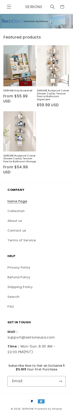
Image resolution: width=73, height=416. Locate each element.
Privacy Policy (18, 267)
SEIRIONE (28, 409)
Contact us (16, 230)
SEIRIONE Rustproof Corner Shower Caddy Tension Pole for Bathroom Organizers (53, 95)
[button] (9, 7)
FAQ (10, 306)
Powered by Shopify (48, 409)
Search (13, 296)
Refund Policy (18, 277)
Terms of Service (21, 240)
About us (14, 220)
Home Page (17, 201)
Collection (16, 211)
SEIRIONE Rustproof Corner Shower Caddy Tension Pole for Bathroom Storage (19, 158)
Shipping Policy (20, 287)
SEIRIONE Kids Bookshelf (18, 90)
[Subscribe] (60, 381)
